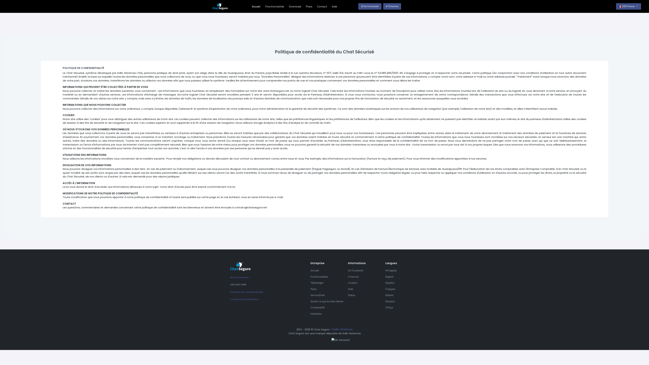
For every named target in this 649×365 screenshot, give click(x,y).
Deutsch (390, 301)
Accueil (256, 6)
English (389, 276)
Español (389, 282)
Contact (322, 6)
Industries (316, 313)
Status (351, 295)
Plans (309, 6)
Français (390, 289)
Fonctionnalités (274, 6)
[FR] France (628, 6)
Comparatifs (317, 307)
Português (391, 270)
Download (295, 6)
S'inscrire (393, 6)
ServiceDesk (317, 295)
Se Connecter (371, 6)
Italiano (389, 295)
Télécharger (317, 282)
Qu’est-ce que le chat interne (326, 301)
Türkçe (389, 307)
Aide (334, 6)
